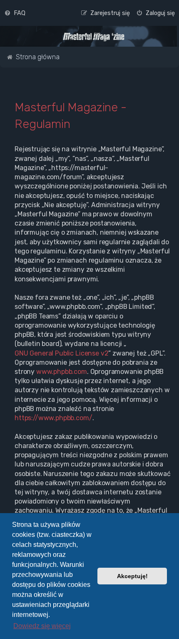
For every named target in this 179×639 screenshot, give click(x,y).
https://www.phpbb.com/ (53, 418)
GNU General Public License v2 (61, 353)
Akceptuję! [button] (132, 576)
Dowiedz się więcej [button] (42, 625)
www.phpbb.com (61, 372)
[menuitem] (14, 13)
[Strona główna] (93, 37)
